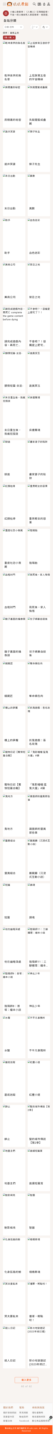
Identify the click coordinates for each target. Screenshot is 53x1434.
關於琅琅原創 (9, 1412)
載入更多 (26, 1380)
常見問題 (23, 1412)
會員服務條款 (38, 1417)
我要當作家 (8, 1417)
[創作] (44, 4)
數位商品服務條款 (41, 1421)
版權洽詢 (7, 1421)
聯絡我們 (23, 1417)
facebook (24, 1421)
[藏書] (39, 4)
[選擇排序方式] (45, 27)
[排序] (34, 27)
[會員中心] (48, 4)
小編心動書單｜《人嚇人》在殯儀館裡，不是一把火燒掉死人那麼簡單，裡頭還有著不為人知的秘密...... (30, 13)
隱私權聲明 (37, 1412)
